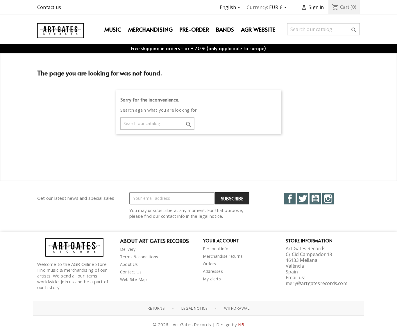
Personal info (216, 248)
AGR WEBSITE (258, 29)
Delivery (128, 249)
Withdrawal (236, 308)
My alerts (212, 279)
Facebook (290, 198)
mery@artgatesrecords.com (316, 283)
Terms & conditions (139, 257)
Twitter (302, 198)
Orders (209, 263)
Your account (221, 240)
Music (112, 29)
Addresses (213, 271)
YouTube (315, 198)
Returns (156, 308)
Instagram (328, 198)
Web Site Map (133, 279)
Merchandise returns (223, 256)
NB (241, 324)
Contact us (49, 7)
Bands (225, 29)
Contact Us (131, 272)
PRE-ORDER (194, 29)
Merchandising (150, 29)
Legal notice (194, 308)
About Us (129, 264)
